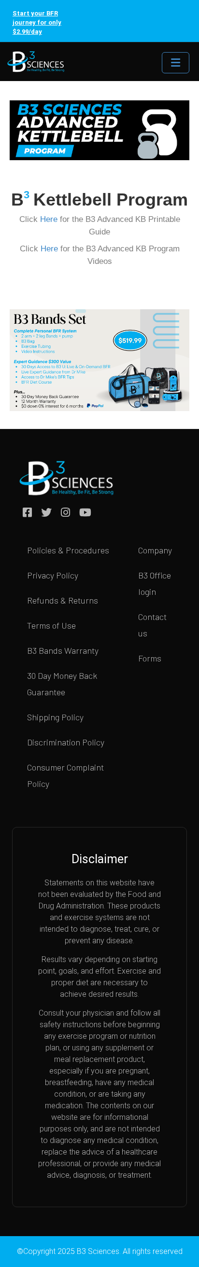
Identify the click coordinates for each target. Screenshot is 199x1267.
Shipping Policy (55, 717)
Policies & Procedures (68, 550)
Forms (149, 658)
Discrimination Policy (65, 742)
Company (155, 550)
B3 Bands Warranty (63, 650)
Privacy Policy (52, 575)
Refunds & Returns (62, 600)
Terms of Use (51, 625)
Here (48, 219)
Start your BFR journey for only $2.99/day (37, 22)
